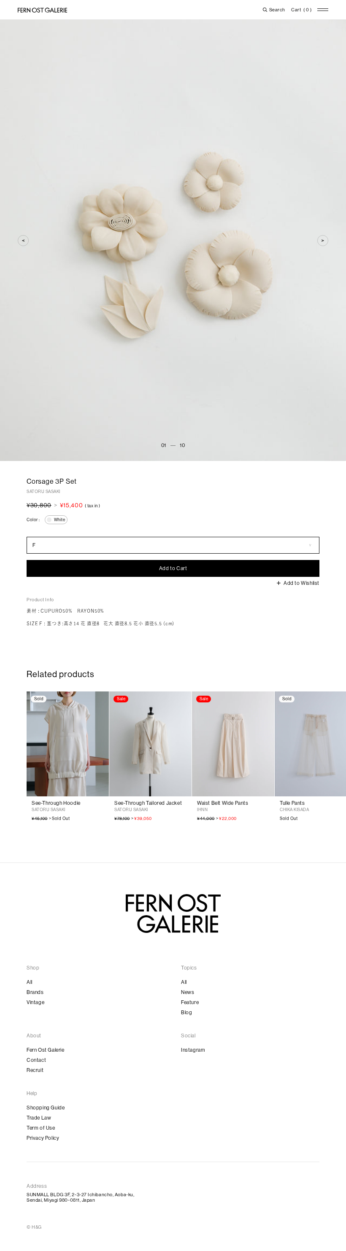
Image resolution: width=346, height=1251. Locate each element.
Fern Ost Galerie (46, 1050)
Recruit (35, 1070)
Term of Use (41, 1128)
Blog (186, 1012)
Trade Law (39, 1118)
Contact (36, 1060)
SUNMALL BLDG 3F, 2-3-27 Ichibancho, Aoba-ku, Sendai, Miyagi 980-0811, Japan (80, 1197)
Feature (190, 1002)
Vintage (35, 1002)
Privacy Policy (43, 1138)
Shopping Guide (46, 1108)
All (29, 982)
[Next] (322, 240)
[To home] (42, 10)
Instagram (193, 1050)
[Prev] (23, 240)
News (187, 992)
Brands (35, 992)
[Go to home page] (173, 913)
